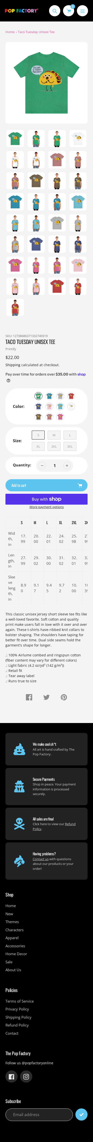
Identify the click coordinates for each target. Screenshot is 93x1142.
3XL (70, 446)
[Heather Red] (71, 396)
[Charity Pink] (60, 417)
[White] (71, 406)
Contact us (41, 859)
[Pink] (49, 406)
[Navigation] (82, 10)
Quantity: (22, 464)
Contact (11, 1033)
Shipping (12, 364)
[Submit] (81, 1114)
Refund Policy (17, 1025)
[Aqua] (49, 396)
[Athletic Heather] (60, 396)
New (9, 913)
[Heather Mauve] (49, 417)
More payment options (47, 507)
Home (10, 32)
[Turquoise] (60, 406)
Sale (8, 961)
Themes (12, 921)
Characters (14, 929)
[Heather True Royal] (38, 406)
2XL (54, 446)
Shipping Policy (18, 1017)
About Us (13, 969)
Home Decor (16, 953)
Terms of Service (19, 1001)
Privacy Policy (17, 1009)
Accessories (15, 945)
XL (38, 446)
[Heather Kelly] (38, 396)
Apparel (12, 937)
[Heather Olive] (38, 417)
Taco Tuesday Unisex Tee (36, 32)
